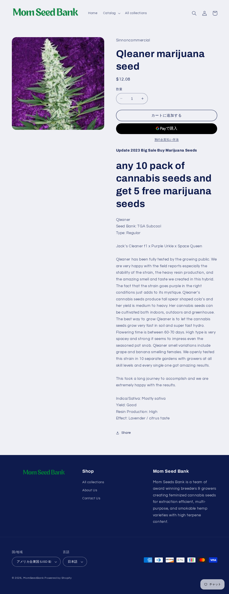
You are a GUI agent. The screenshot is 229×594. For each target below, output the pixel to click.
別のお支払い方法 (167, 139)
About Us (89, 490)
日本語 (72, 561)
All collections (93, 482)
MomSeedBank (33, 578)
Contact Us (91, 498)
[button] (111, 13)
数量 (119, 89)
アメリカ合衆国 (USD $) (34, 561)
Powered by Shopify (58, 578)
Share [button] (126, 432)
